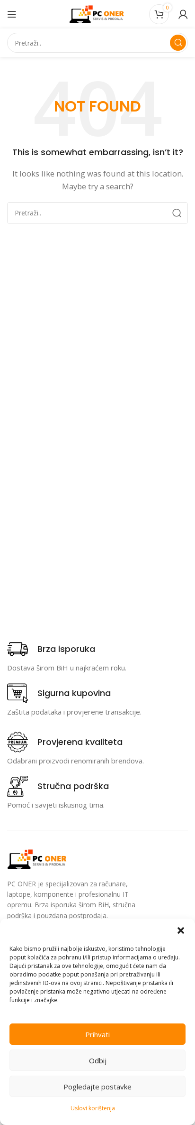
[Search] (178, 43)
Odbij (97, 1060)
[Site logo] (97, 13)
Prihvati (97, 1034)
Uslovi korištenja (93, 1108)
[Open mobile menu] (11, 14)
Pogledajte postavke (97, 1086)
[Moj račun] (183, 14)
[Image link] (38, 858)
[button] (181, 930)
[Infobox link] (51, 649)
